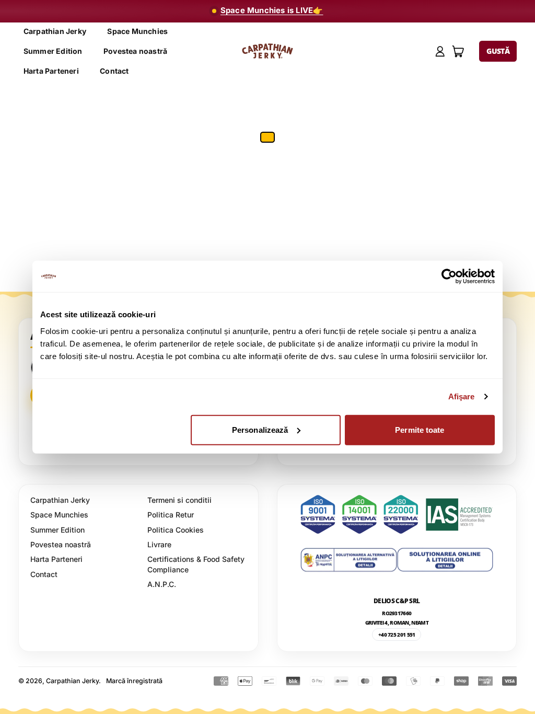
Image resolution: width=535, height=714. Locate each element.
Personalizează (260, 429)
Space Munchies (137, 31)
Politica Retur (170, 514)
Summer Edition (53, 51)
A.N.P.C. (161, 584)
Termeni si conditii (179, 500)
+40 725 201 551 (396, 634)
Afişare (461, 396)
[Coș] (458, 51)
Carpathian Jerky (55, 31)
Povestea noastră (135, 51)
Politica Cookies (175, 529)
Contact (114, 70)
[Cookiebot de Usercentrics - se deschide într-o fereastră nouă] (449, 276)
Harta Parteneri (51, 70)
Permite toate (419, 429)
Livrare (159, 544)
